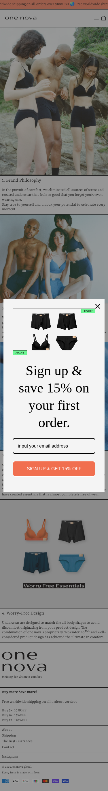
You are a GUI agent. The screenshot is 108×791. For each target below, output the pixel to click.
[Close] (98, 306)
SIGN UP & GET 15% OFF (54, 468)
